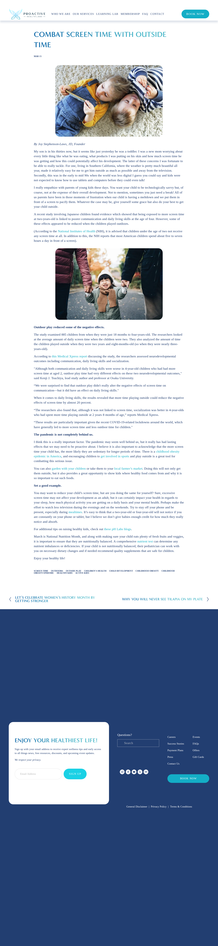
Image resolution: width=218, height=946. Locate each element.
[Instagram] (122, 772)
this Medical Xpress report (69, 356)
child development (121, 571)
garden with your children (69, 468)
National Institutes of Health (76, 231)
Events (196, 736)
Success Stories (175, 743)
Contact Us (173, 763)
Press (170, 756)
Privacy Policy (159, 806)
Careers (171, 736)
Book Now (195, 14)
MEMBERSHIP (130, 13)
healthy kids (65, 573)
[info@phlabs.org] (146, 772)
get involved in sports (115, 456)
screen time (41, 571)
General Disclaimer (136, 806)
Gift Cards (198, 756)
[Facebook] (128, 772)
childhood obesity (147, 571)
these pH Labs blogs (117, 529)
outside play (73, 571)
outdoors (57, 571)
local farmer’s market (128, 468)
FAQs (196, 743)
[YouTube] (134, 772)
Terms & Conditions (181, 806)
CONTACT (157, 13)
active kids (82, 573)
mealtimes (75, 512)
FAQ (145, 13)
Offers (196, 750)
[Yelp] (140, 772)
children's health (95, 571)
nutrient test (145, 541)
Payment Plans (175, 750)
